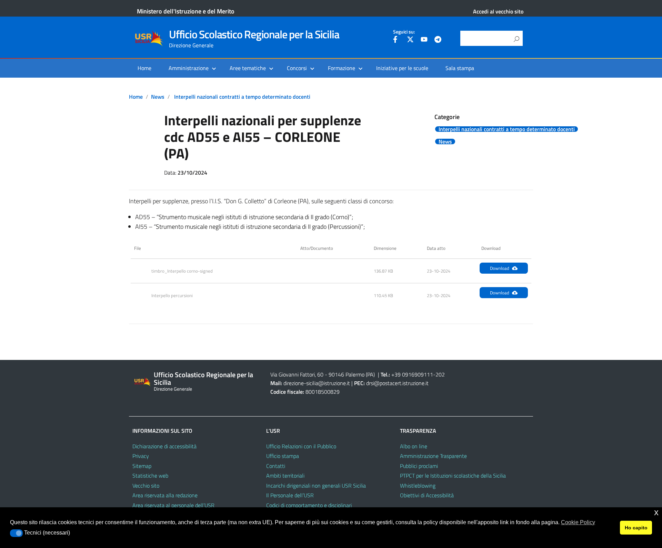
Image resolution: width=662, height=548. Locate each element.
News (157, 96)
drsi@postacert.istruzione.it (397, 383)
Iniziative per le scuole (402, 68)
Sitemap (141, 466)
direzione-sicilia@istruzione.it (316, 383)
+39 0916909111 (412, 374)
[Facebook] (396, 40)
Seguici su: (404, 32)
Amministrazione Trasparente (433, 456)
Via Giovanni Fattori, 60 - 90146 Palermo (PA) (322, 374)
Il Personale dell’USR (290, 495)
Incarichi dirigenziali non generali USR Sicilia (316, 485)
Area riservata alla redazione (165, 495)
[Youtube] (424, 40)
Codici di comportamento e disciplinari (309, 505)
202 (440, 374)
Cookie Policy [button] (578, 522)
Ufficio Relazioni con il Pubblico (301, 446)
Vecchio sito (145, 485)
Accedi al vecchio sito (498, 11)
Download (499, 268)
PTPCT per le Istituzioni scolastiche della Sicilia (453, 475)
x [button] (656, 512)
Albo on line (413, 446)
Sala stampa (459, 68)
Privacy (140, 456)
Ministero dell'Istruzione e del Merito (185, 11)
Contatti (275, 466)
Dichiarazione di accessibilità (164, 446)
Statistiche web (150, 475)
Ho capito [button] (636, 527)
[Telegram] (437, 40)
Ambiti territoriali (285, 475)
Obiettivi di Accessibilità (427, 495)
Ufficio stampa (282, 456)
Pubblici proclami (419, 466)
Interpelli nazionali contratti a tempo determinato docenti (242, 96)
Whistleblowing (417, 485)
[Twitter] (410, 40)
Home (144, 68)
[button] (16, 533)
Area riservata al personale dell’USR (173, 505)
